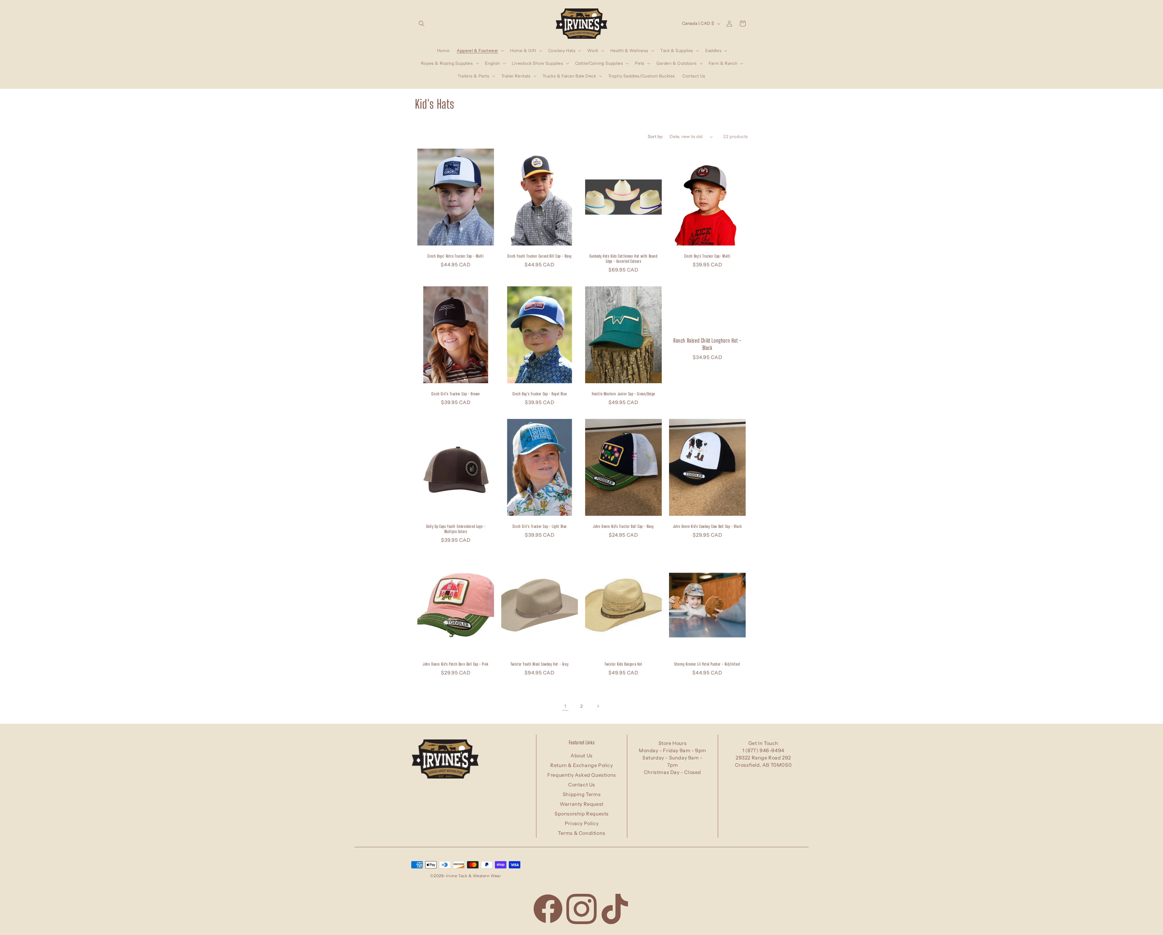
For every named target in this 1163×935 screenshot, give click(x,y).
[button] (421, 23)
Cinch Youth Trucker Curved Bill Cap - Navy (539, 256)
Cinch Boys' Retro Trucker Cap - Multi (455, 256)
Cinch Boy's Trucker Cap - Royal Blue (539, 393)
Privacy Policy (581, 823)
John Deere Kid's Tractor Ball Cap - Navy (623, 526)
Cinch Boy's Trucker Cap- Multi (707, 256)
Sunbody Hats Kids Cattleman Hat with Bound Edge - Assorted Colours (623, 259)
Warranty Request (582, 804)
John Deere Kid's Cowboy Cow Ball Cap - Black (707, 526)
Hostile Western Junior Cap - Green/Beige (623, 393)
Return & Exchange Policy (581, 765)
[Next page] (598, 706)
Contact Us (581, 785)
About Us (582, 755)
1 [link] (565, 706)
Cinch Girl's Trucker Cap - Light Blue (539, 526)
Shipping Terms (582, 794)
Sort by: (656, 136)
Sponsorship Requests (582, 814)
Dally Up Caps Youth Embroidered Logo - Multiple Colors (455, 529)
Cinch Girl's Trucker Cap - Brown (455, 393)
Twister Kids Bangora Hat (623, 664)
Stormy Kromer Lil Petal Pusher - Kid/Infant (707, 664)
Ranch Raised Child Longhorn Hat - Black (707, 344)
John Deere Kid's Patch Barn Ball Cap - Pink (456, 664)
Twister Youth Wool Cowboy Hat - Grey (540, 664)
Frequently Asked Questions (581, 775)
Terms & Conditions (581, 833)
